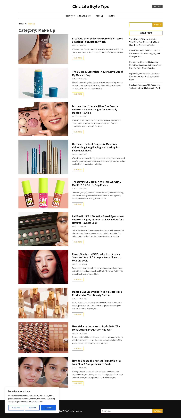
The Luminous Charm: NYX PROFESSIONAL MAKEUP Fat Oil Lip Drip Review (96, 183)
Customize (16, 408)
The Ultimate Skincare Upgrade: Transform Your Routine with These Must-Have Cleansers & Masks (144, 42)
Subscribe (157, 6)
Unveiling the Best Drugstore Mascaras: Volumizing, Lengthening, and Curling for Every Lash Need (96, 147)
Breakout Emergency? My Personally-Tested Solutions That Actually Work (97, 40)
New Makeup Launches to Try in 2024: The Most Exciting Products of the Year (96, 328)
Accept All (48, 408)
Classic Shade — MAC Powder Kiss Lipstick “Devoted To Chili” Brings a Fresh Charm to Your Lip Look (96, 257)
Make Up (100, 15)
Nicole (74, 46)
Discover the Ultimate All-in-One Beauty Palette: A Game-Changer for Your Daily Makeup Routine (95, 109)
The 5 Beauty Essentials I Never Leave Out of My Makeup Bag (97, 73)
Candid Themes (74, 411)
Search (157, 24)
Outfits (111, 15)
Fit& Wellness (84, 15)
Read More (78, 58)
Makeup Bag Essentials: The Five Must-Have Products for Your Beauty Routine (97, 293)
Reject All (32, 408)
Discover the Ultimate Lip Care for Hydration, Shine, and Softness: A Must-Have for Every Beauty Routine (145, 65)
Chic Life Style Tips (90, 6)
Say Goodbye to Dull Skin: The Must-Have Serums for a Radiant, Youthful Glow (144, 76)
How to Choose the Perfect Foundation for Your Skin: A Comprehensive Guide (96, 362)
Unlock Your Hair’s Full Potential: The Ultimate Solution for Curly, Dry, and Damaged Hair (145, 53)
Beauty (69, 15)
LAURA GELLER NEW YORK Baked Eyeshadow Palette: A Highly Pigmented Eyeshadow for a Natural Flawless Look (98, 219)
